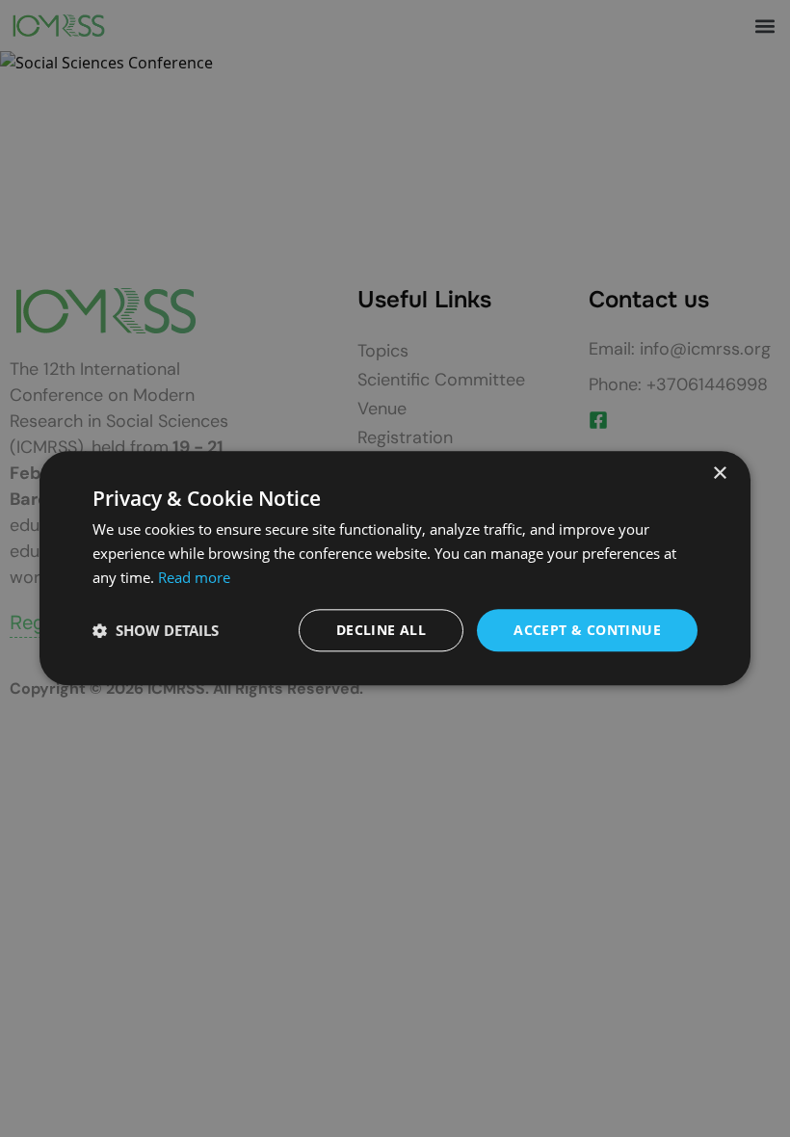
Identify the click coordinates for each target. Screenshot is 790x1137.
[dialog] (395, 568)
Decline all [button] (381, 630)
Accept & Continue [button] (587, 630)
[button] (155, 630)
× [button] (719, 473)
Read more (194, 577)
